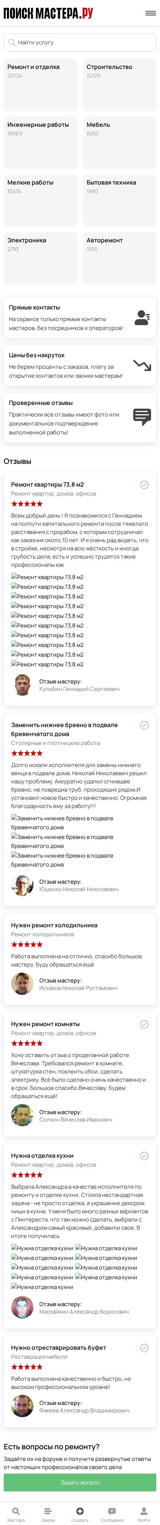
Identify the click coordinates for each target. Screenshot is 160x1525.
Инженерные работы (38, 128)
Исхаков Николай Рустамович (78, 988)
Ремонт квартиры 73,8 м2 (47, 484)
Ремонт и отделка (33, 71)
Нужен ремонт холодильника (54, 925)
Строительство (109, 71)
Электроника (26, 244)
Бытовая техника (111, 186)
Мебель (98, 128)
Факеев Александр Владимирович (84, 1410)
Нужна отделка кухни (42, 1155)
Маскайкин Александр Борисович (84, 1311)
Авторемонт (105, 244)
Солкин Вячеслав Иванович (75, 1119)
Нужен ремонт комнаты (45, 1024)
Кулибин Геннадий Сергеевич (79, 689)
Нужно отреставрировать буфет (58, 1347)
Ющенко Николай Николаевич (79, 889)
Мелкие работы (30, 186)
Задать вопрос (80, 1482)
